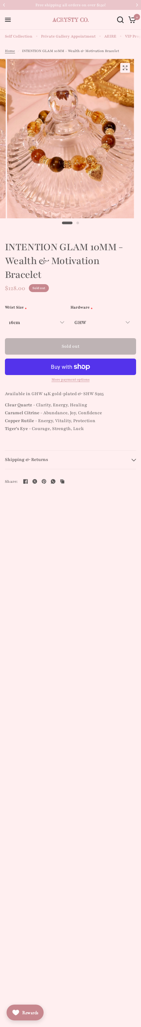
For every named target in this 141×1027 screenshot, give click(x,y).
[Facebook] (26, 481)
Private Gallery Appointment (68, 36)
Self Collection (18, 36)
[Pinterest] (44, 481)
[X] (35, 481)
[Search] (120, 20)
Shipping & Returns (26, 460)
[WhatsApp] (53, 481)
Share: (11, 481)
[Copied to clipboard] (62, 481)
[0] (131, 20)
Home (10, 50)
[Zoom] (125, 68)
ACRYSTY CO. (70, 20)
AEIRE (110, 36)
